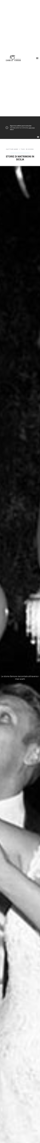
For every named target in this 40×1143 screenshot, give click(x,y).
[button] (37, 58)
